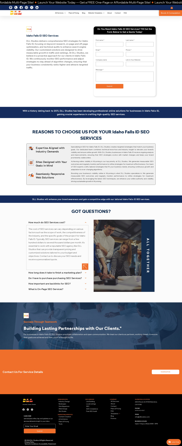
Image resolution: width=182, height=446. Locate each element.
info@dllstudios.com (142, 417)
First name (100, 40)
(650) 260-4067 (140, 410)
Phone (128, 50)
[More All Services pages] (65, 13)
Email (98, 50)
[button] (172, 7)
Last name (130, 40)
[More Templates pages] (119, 413)
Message (99, 70)
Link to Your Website (133, 60)
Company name (101, 60)
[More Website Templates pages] (103, 13)
